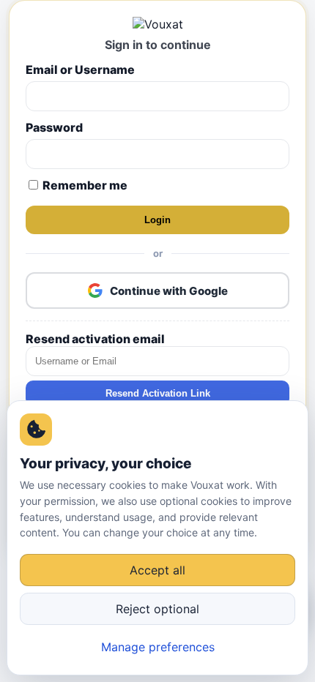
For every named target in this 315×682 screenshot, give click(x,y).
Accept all (157, 570)
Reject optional (157, 609)
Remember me (83, 185)
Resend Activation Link (157, 393)
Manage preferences (158, 647)
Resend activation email (95, 338)
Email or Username (80, 69)
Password (54, 127)
